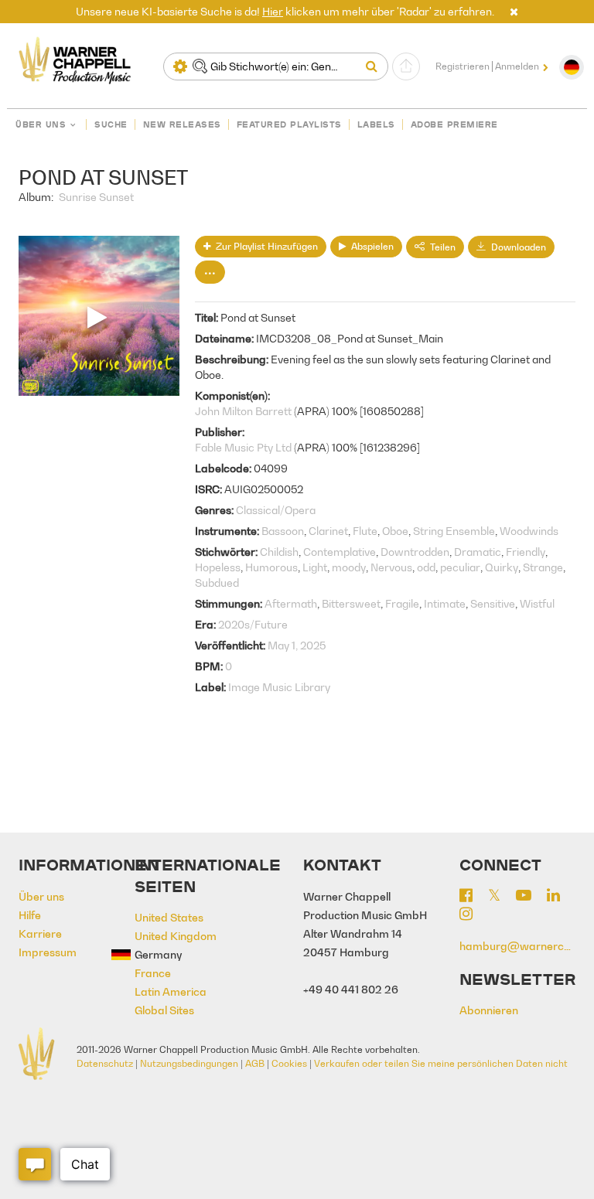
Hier (272, 11)
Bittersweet (351, 603)
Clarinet (328, 530)
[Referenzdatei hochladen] (406, 66)
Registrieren (462, 66)
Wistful (537, 603)
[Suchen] (375, 66)
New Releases (182, 124)
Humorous (271, 567)
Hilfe (30, 914)
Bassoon (282, 530)
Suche (111, 124)
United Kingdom (176, 935)
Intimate (445, 603)
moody (349, 567)
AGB (255, 1063)
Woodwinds (529, 530)
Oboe (395, 530)
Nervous (391, 567)
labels (376, 124)
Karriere (40, 933)
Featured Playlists (289, 124)
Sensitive (492, 603)
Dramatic (477, 551)
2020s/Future (253, 624)
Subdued (217, 582)
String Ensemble (454, 530)
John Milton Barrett (243, 410)
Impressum (48, 952)
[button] (514, 11)
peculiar (460, 567)
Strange (543, 567)
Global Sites (164, 1010)
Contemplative (339, 551)
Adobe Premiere (454, 124)
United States (169, 917)
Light (314, 567)
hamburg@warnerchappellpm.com (517, 945)
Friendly (525, 551)
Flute (365, 530)
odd (426, 567)
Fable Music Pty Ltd (243, 447)
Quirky (501, 567)
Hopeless (218, 567)
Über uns (40, 124)
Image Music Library (279, 686)
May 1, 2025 (297, 645)
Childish (279, 551)
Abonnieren (488, 1010)
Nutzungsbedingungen (189, 1063)
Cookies (289, 1063)
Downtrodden (415, 551)
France (153, 972)
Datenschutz (105, 1063)
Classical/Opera (276, 509)
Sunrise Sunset (96, 196)
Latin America (171, 991)
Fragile (402, 603)
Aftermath (291, 603)
